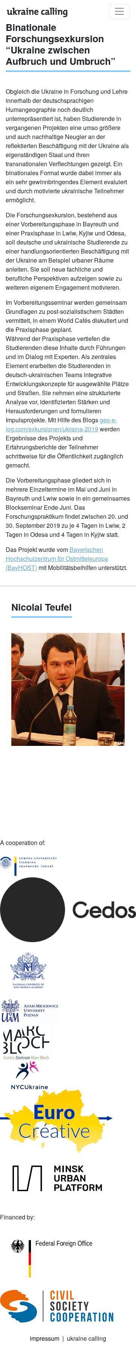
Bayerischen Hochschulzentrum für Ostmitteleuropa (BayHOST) (57, 558)
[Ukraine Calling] (37, 12)
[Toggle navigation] (119, 11)
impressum (44, 1338)
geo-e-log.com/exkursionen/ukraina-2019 (61, 424)
